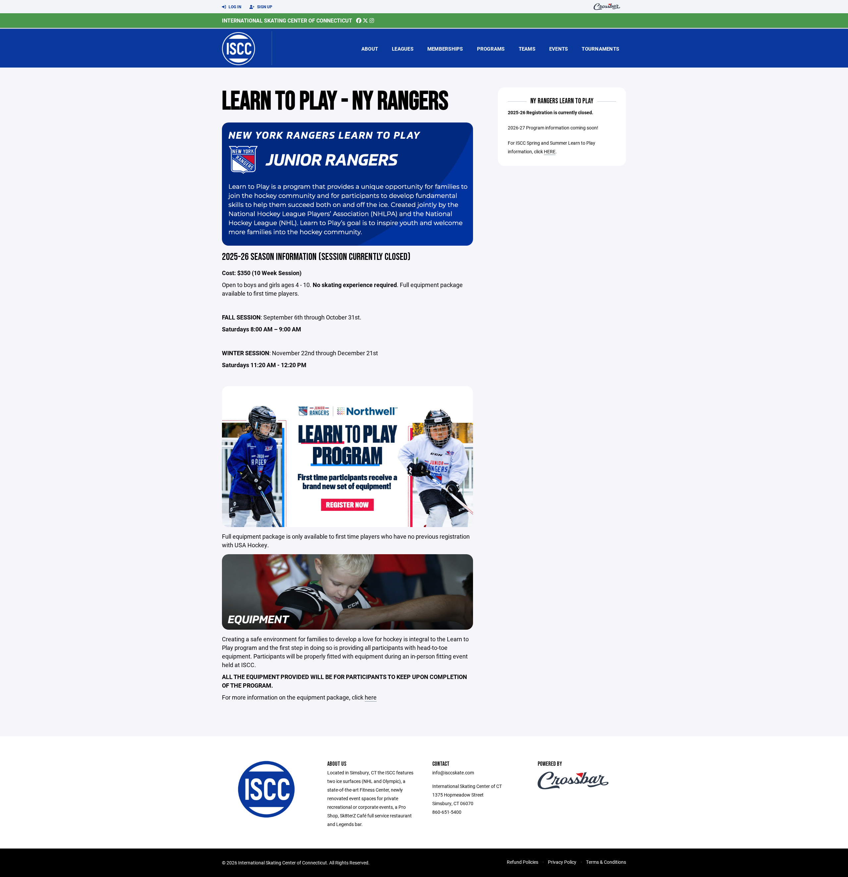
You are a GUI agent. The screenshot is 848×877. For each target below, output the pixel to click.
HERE (550, 151)
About (369, 48)
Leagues (402, 48)
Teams (527, 48)
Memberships (445, 48)
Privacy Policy (562, 862)
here (371, 697)
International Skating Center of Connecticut (287, 20)
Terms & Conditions (606, 862)
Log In (234, 6)
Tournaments (600, 48)
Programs (491, 48)
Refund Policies (522, 862)
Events (558, 48)
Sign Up (264, 6)
